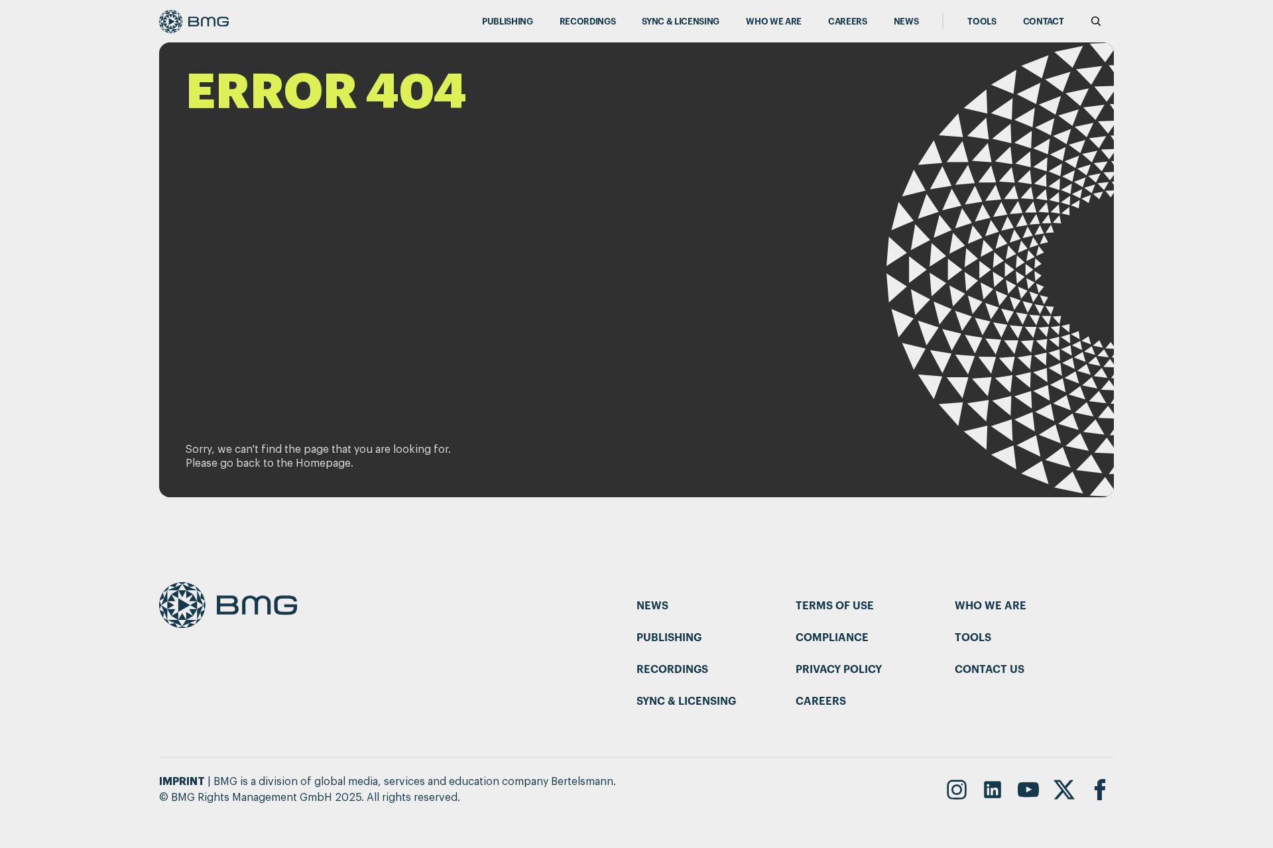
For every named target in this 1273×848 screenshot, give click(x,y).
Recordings (588, 21)
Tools (981, 21)
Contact (1043, 21)
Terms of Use (835, 606)
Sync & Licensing (680, 21)
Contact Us (989, 669)
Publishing (507, 21)
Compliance (832, 638)
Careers (847, 21)
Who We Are (774, 21)
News (906, 21)
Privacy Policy (839, 669)
